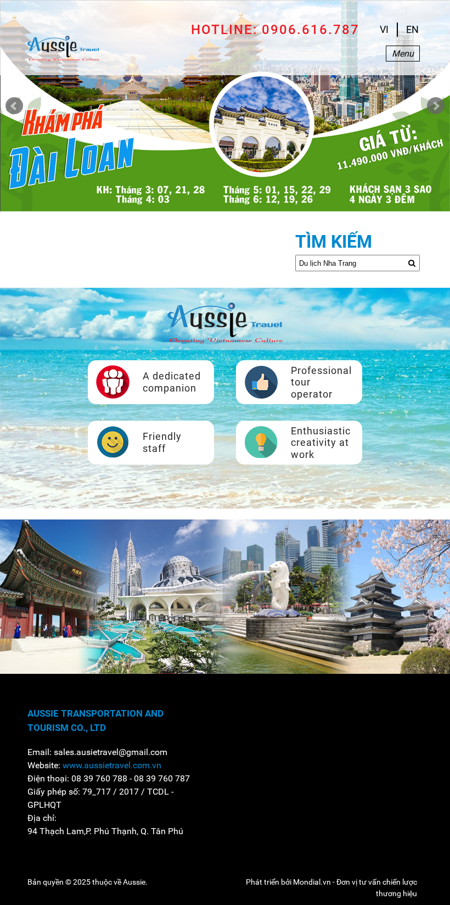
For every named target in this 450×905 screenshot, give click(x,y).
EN (412, 29)
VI (384, 29)
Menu (403, 53)
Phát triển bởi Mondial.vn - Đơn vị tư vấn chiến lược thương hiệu (331, 888)
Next (436, 106)
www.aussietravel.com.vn (112, 765)
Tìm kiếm (333, 241)
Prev (14, 106)
